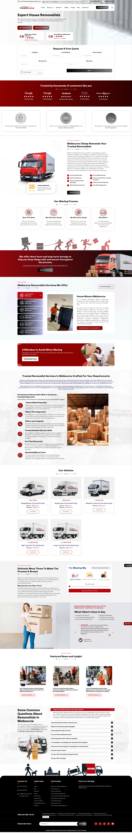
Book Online (37, 802)
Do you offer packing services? (61, 741)
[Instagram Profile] (104, 830)
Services (58, 7)
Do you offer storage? (58, 765)
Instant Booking (41, 32)
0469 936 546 (110, 1)
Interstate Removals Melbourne (59, 812)
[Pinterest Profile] (108, 830)
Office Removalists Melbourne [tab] (31, 306)
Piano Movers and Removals (58, 805)
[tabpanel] (80, 316)
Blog (78, 7)
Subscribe (82, 830)
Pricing (73, 7)
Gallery (66, 7)
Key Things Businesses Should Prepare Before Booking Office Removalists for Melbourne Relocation (32, 696)
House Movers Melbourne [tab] (29, 299)
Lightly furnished (75, 583)
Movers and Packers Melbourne (59, 793)
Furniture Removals (56, 798)
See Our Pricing (44, 274)
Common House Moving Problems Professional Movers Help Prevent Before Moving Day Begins (65, 696)
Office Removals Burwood (100, 820)
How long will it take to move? (61, 737)
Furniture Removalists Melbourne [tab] (31, 335)
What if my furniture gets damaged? (63, 733)
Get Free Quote (102, 7)
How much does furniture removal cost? (64, 729)
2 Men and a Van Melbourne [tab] (30, 320)
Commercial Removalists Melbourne (60, 802)
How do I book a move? (58, 757)
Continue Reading (27, 701)
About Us (49, 7)
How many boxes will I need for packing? (64, 745)
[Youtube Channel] (113, 830)
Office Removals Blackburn (84, 820)
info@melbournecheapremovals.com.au (30, 1)
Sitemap (36, 812)
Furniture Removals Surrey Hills (66, 822)
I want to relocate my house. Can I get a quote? (68, 716)
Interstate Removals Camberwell (83, 822)
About (35, 793)
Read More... (46, 823)
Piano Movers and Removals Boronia (66, 820)
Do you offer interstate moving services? (64, 761)
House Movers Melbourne (91, 300)
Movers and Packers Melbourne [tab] (31, 313)
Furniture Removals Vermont (49, 822)
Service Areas (37, 805)
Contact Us (85, 7)
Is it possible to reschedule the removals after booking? (69, 749)
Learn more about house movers (89, 332)
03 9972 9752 (95, 1)
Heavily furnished (104, 584)
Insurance (36, 798)
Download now (30, 363)
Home (43, 7)
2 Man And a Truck (56, 810)
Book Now (33, 515)
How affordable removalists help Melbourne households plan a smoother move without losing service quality (98, 696)
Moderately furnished (90, 583)
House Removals (55, 795)
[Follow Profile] (96, 830)
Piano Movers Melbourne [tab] (29, 328)
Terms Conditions (38, 807)
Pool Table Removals (56, 807)
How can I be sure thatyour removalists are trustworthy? (69, 753)
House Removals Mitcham (49, 820)
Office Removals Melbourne (58, 800)
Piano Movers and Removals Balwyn (103, 822)
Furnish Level (89, 588)
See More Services (105, 290)
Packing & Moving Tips (39, 810)
